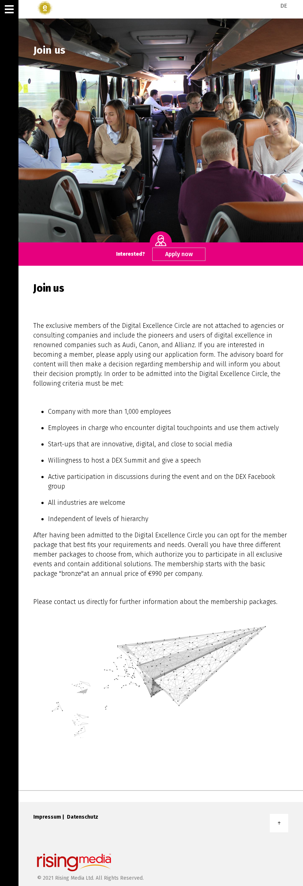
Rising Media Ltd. (74, 878)
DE (283, 6)
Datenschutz (82, 817)
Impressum (47, 817)
